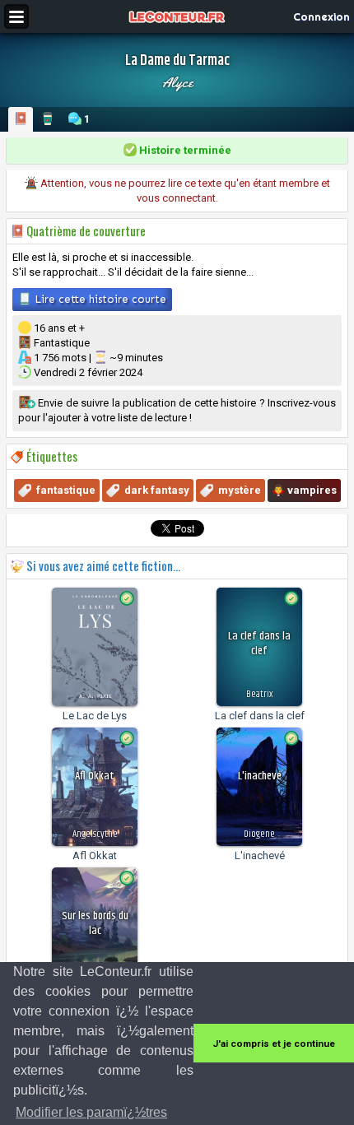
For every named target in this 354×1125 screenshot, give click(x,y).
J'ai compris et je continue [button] (273, 1043)
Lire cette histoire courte (98, 299)
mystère (239, 490)
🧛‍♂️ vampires (304, 490)
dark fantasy (156, 490)
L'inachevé (260, 855)
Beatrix (259, 694)
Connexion (321, 16)
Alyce (177, 82)
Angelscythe (95, 834)
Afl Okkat (94, 855)
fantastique (65, 490)
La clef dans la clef (260, 715)
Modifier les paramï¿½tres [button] (91, 1112)
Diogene (259, 834)
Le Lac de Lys (95, 715)
